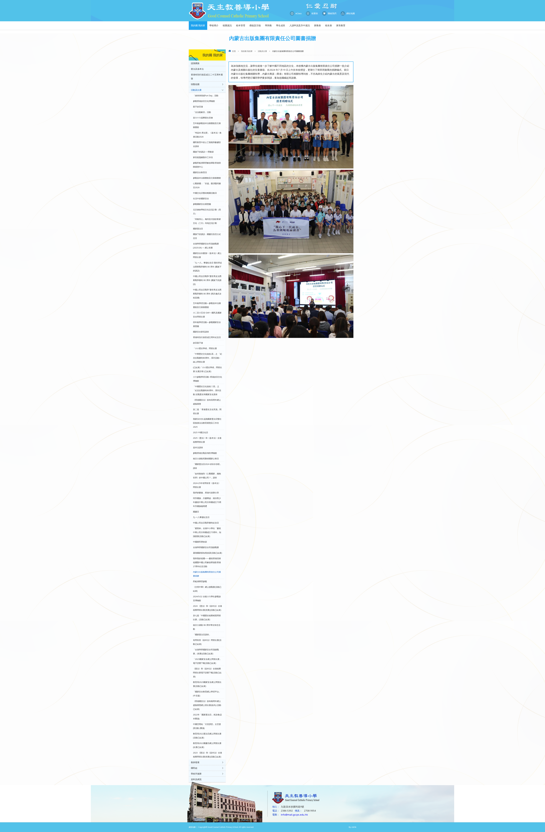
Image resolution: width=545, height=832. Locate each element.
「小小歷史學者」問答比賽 (205, 348)
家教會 (317, 25)
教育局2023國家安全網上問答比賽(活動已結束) (207, 684)
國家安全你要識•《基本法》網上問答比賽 (207, 255)
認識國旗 (195, 63)
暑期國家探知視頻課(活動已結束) (207, 553)
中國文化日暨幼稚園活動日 (205, 193)
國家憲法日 (198, 228)
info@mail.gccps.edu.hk (294, 814)
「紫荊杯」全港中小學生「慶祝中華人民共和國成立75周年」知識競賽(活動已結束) (207, 532)
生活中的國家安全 (201, 198)
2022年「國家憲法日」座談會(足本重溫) (207, 716)
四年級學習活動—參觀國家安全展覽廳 (207, 324)
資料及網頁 (196, 779)
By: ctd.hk (352, 827)
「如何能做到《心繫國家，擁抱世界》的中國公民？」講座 (207, 475)
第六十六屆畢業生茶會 (203, 117)
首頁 (234, 51)
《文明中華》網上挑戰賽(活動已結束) (207, 589)
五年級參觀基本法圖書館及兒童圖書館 (207, 125)
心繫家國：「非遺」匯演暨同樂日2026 (207, 185)
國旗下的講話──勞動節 (203, 152)
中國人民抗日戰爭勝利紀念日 (206, 523)
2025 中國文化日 (200, 432)
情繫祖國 (195, 84)
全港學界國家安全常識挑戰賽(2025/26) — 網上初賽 (206, 245)
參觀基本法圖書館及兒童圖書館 (207, 178)
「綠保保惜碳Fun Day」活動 (205, 95)
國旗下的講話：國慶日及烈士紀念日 (207, 236)
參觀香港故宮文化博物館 (204, 101)
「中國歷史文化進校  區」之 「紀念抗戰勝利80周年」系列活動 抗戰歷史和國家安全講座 (207, 390)
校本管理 (240, 25)
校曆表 (315, 13)
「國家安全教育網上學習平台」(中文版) (207, 693)
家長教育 (340, 25)
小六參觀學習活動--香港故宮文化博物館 (207, 379)
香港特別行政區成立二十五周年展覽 (207, 76)
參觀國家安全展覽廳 (202, 204)
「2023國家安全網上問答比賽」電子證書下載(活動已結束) (207, 661)
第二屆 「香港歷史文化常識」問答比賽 (207, 411)
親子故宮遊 (198, 106)
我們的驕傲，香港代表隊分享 (206, 492)
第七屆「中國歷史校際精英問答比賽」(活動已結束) (207, 617)
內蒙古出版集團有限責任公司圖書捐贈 (207, 574)
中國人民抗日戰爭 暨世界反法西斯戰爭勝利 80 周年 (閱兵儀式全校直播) (207, 293)
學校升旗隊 (196, 773)
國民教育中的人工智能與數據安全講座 (207, 144)
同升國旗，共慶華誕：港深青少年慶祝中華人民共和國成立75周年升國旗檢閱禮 (207, 502)
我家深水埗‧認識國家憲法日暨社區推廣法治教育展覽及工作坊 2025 (207, 423)
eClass (298, 13)
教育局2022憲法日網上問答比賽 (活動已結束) (207, 735)
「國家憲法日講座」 (202, 634)
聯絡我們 (332, 13)
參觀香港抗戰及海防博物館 (205, 453)
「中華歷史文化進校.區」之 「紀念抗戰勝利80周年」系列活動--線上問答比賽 (207, 358)
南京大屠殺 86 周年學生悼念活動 (206, 627)
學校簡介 (213, 25)
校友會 (328, 25)
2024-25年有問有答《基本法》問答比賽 (206, 485)
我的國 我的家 (198, 25)
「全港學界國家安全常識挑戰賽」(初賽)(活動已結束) (206, 651)
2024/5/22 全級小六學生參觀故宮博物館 (207, 598)
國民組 (194, 768)
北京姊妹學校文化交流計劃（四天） (207, 211)
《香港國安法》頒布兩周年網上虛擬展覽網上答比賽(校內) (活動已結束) (207, 705)
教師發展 (195, 762)
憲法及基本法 (197, 68)
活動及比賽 (262, 51)
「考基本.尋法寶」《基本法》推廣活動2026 (207, 135)
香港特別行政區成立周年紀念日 (207, 337)
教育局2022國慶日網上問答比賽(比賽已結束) (207, 745)
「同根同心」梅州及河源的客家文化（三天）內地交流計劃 (207, 221)
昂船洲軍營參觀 (200, 581)
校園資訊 (227, 25)
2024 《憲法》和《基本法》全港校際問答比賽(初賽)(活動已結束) (207, 608)
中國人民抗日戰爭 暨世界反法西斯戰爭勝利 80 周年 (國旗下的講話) (207, 280)
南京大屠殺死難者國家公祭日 (206, 458)
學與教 (268, 25)
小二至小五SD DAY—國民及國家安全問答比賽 (207, 314)
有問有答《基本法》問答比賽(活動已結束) (207, 642)
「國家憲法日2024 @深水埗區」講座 (207, 466)
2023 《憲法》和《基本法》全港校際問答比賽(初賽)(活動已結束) (207, 754)
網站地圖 (350, 13)
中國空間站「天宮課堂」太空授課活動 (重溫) (207, 726)
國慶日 (196, 511)
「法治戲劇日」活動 (202, 112)
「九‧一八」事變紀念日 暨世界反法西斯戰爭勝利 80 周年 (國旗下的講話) (207, 266)
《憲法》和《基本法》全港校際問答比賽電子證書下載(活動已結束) (207, 672)
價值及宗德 (255, 25)
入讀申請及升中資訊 (299, 25)
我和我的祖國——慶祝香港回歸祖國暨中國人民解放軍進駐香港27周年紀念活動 (207, 562)
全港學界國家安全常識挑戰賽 (206, 547)
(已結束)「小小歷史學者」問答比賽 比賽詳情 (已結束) (207, 369)
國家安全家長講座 (201, 331)
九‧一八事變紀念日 (201, 517)
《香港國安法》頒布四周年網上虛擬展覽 (207, 402)
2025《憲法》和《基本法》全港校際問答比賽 (207, 440)
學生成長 (280, 25)
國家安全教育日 (200, 172)
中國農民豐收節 (200, 542)
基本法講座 (198, 447)
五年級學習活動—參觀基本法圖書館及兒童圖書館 (207, 305)
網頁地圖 (192, 827)
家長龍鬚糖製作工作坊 (203, 157)
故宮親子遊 (198, 343)
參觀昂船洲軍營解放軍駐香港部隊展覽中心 (207, 165)
